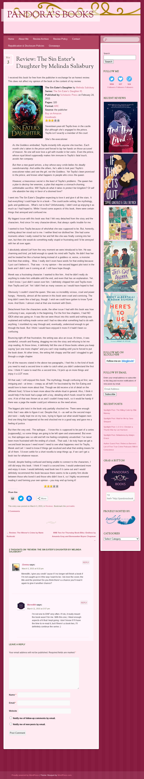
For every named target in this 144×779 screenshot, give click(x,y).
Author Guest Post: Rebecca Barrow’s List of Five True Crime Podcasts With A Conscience (120, 446)
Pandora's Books (50, 15)
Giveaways (54, 45)
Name (12, 695)
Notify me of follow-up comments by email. (34, 718)
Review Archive (41, 39)
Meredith (31, 605)
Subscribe (110, 394)
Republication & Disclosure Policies (26, 45)
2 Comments (14, 511)
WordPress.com (64, 775)
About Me (23, 39)
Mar (8, 58)
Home (11, 39)
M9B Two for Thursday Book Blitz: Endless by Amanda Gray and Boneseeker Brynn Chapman (74, 536)
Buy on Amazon (53, 113)
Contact (76, 39)
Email (12, 703)
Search (107, 53)
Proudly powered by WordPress (25, 775)
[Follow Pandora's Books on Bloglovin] (120, 363)
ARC (56, 106)
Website (13, 711)
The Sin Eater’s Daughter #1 (67, 91)
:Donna (25, 564)
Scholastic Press (69, 95)
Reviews (49, 506)
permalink (70, 506)
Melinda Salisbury (85, 87)
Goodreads (50, 117)
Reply (86, 562)
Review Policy (60, 39)
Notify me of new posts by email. (29, 724)
